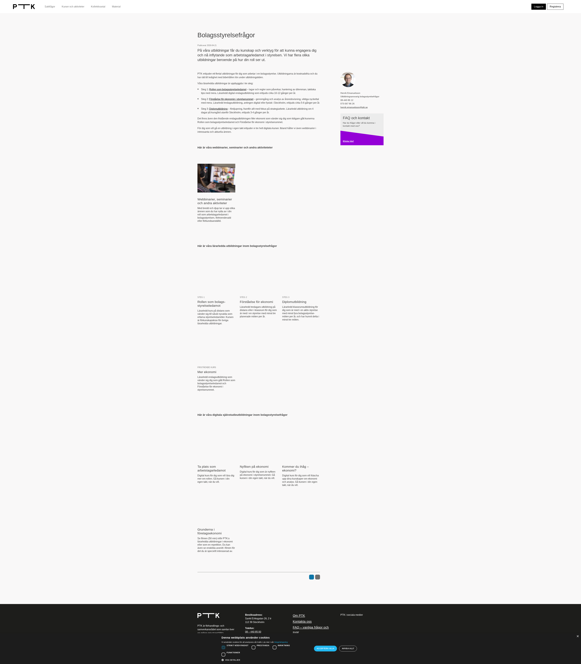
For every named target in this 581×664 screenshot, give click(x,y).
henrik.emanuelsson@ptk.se (354, 107)
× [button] (577, 636)
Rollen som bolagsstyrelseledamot (227, 89)
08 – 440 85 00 (253, 632)
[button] (266, 660)
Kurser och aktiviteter (73, 6)
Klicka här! (348, 141)
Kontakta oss (302, 621)
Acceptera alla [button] (325, 648)
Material (116, 6)
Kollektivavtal (98, 6)
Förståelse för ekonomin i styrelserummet (231, 99)
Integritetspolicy (281, 642)
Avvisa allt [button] (348, 648)
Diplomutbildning (218, 109)
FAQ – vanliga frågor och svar (311, 630)
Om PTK (299, 615)
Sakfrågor (50, 6)
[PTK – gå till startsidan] (24, 6)
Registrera (555, 6)
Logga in (538, 6)
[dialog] (290, 648)
